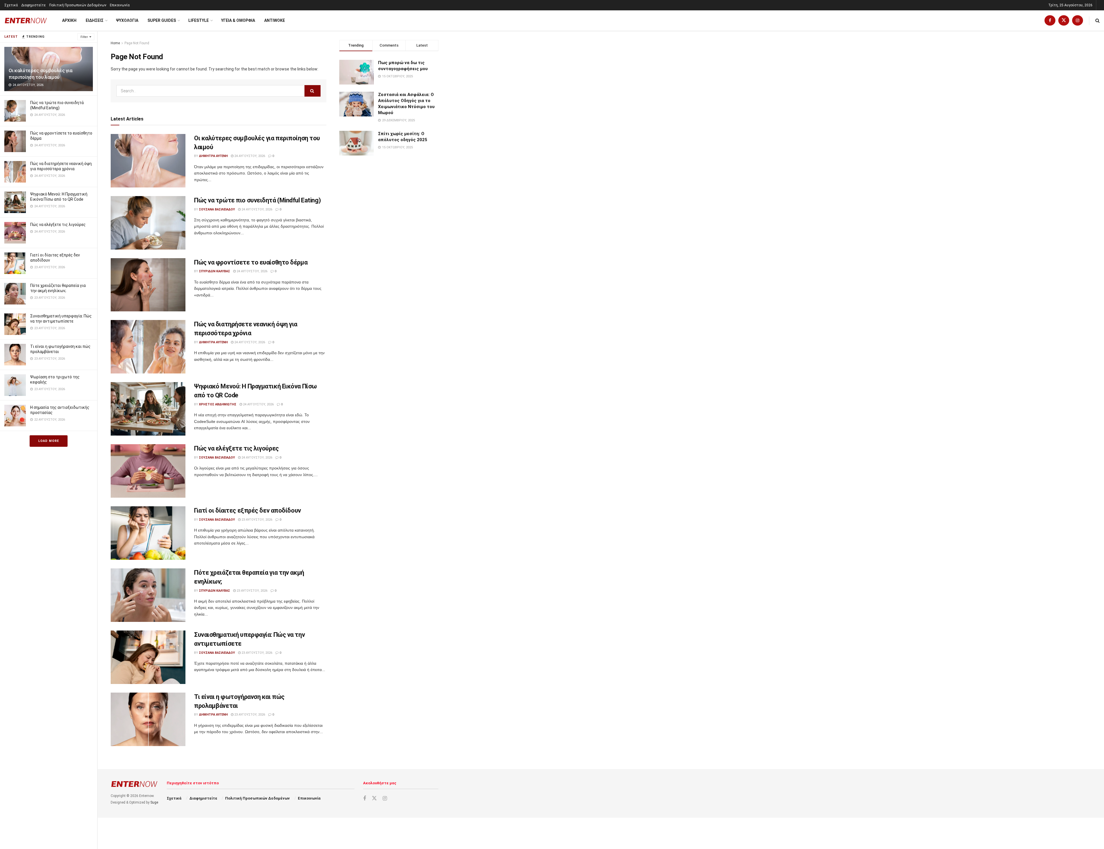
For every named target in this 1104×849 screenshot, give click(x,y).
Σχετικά (11, 5)
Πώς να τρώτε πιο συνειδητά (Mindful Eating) (257, 200)
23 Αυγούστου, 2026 (256, 520)
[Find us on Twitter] (1063, 20)
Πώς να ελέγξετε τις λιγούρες (58, 224)
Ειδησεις (94, 20)
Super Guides (161, 20)
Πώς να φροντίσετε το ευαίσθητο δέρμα (250, 262)
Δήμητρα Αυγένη (213, 156)
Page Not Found (136, 43)
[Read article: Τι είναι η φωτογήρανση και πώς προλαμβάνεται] (148, 719)
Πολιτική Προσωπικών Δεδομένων (77, 5)
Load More (48, 441)
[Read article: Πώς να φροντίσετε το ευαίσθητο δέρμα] (148, 285)
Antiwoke (274, 20)
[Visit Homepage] (25, 20)
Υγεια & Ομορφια (238, 20)
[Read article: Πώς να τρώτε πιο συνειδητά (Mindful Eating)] (148, 223)
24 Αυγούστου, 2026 (249, 156)
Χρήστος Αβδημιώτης (217, 404)
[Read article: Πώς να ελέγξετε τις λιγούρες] (148, 471)
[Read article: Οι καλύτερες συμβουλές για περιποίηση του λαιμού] (148, 160)
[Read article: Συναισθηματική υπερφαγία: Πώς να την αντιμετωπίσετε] (148, 657)
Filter (84, 37)
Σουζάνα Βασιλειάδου (217, 209)
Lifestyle (198, 20)
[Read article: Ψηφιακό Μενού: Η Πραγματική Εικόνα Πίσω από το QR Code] (148, 409)
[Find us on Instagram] (1077, 20)
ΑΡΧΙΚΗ (69, 20)
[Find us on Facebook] (1049, 20)
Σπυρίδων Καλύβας (214, 271)
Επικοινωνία (120, 5)
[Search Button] (1097, 20)
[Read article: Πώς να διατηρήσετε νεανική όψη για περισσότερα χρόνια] (148, 346)
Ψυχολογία (127, 20)
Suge (154, 802)
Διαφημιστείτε (33, 5)
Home (115, 43)
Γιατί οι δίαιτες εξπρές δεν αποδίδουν (247, 510)
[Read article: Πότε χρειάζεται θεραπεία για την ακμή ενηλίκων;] (148, 595)
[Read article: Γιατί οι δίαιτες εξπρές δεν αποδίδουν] (148, 533)
